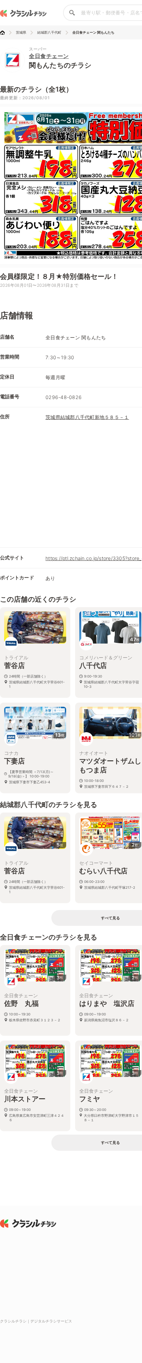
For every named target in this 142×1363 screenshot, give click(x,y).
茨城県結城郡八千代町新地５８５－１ (87, 417)
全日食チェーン (49, 56)
